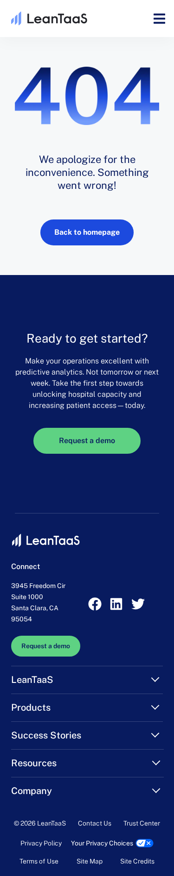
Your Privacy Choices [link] (102, 843)
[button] (159, 19)
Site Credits (137, 861)
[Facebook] (94, 603)
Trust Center (141, 823)
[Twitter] (137, 603)
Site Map (90, 861)
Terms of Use (38, 861)
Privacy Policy (41, 843)
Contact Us (94, 823)
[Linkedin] (116, 603)
